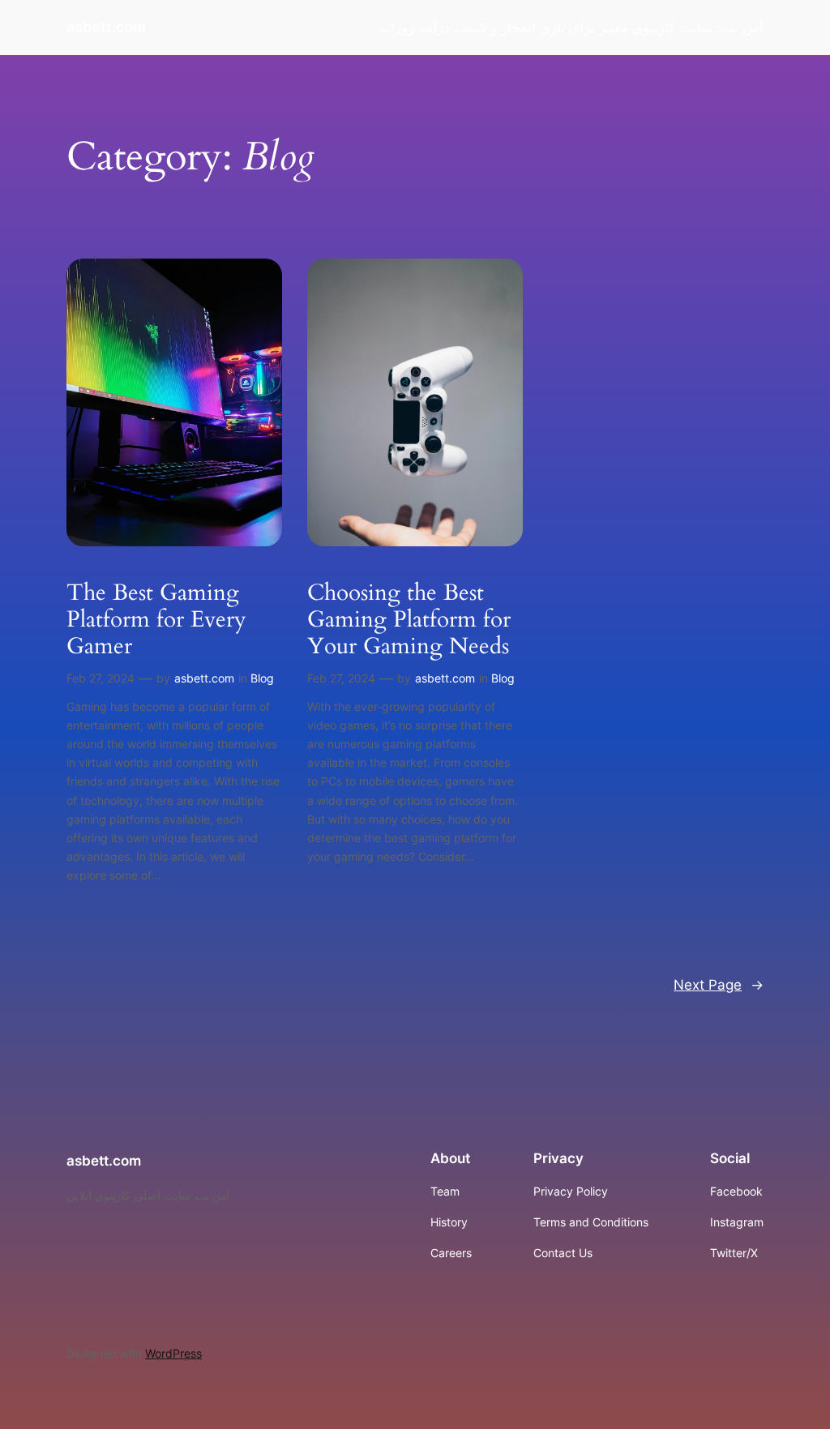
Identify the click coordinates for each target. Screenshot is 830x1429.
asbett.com (106, 27)
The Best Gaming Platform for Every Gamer (156, 620)
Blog (262, 678)
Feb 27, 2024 (100, 678)
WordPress (173, 1353)
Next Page (719, 985)
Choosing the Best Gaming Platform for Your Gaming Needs (409, 620)
